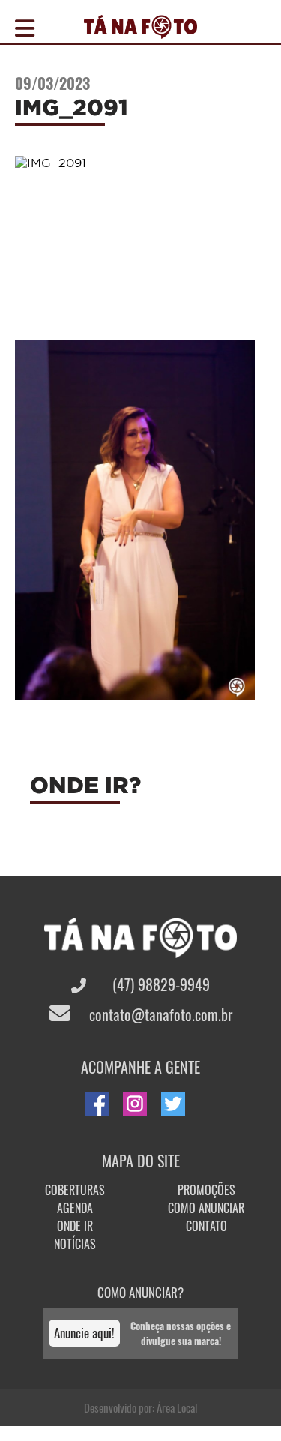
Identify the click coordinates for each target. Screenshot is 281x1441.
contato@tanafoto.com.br (158, 1014)
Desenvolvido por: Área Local (140, 1407)
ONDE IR (75, 1226)
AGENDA (75, 1208)
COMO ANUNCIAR (206, 1208)
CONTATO (206, 1226)
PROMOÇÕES (206, 1190)
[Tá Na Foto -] (140, 29)
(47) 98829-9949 (159, 984)
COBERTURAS (75, 1190)
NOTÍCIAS (75, 1244)
